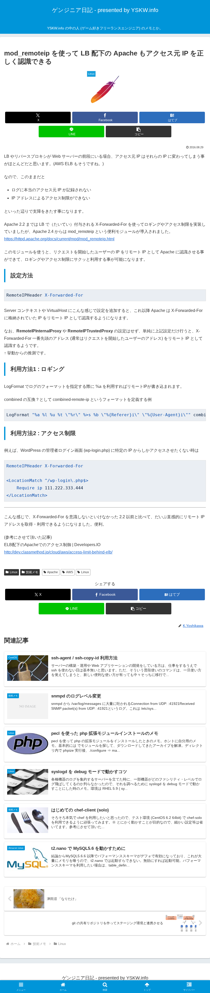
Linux (13, 572)
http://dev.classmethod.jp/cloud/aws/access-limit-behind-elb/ (58, 552)
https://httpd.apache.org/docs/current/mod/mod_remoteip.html (59, 239)
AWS (69, 572)
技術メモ (32, 572)
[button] (138, 131)
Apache (52, 572)
